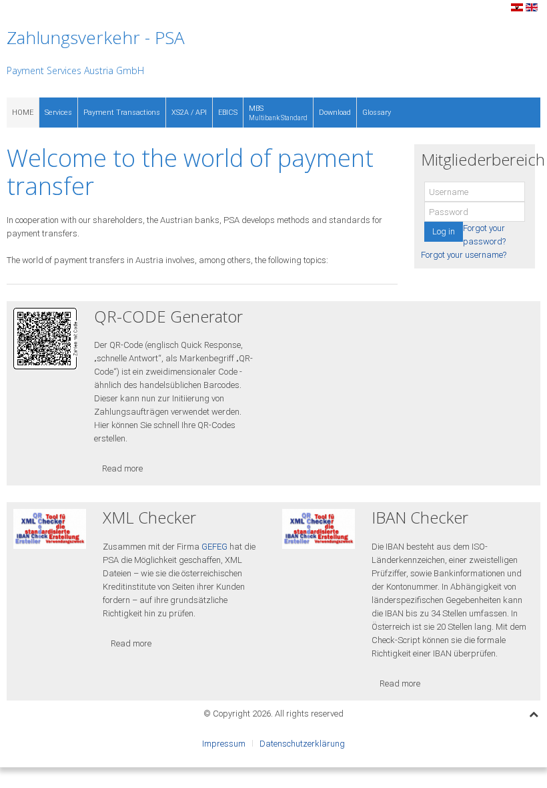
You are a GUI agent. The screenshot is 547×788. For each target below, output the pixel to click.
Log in (443, 231)
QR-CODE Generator (168, 316)
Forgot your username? (463, 255)
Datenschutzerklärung (302, 744)
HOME (22, 112)
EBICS (227, 112)
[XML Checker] (49, 528)
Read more (122, 468)
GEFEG (214, 547)
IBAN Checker (420, 517)
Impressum (223, 744)
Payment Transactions (121, 112)
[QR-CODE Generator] (45, 338)
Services (58, 112)
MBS (278, 113)
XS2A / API (189, 112)
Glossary (376, 112)
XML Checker (149, 517)
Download (335, 112)
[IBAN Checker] (318, 528)
